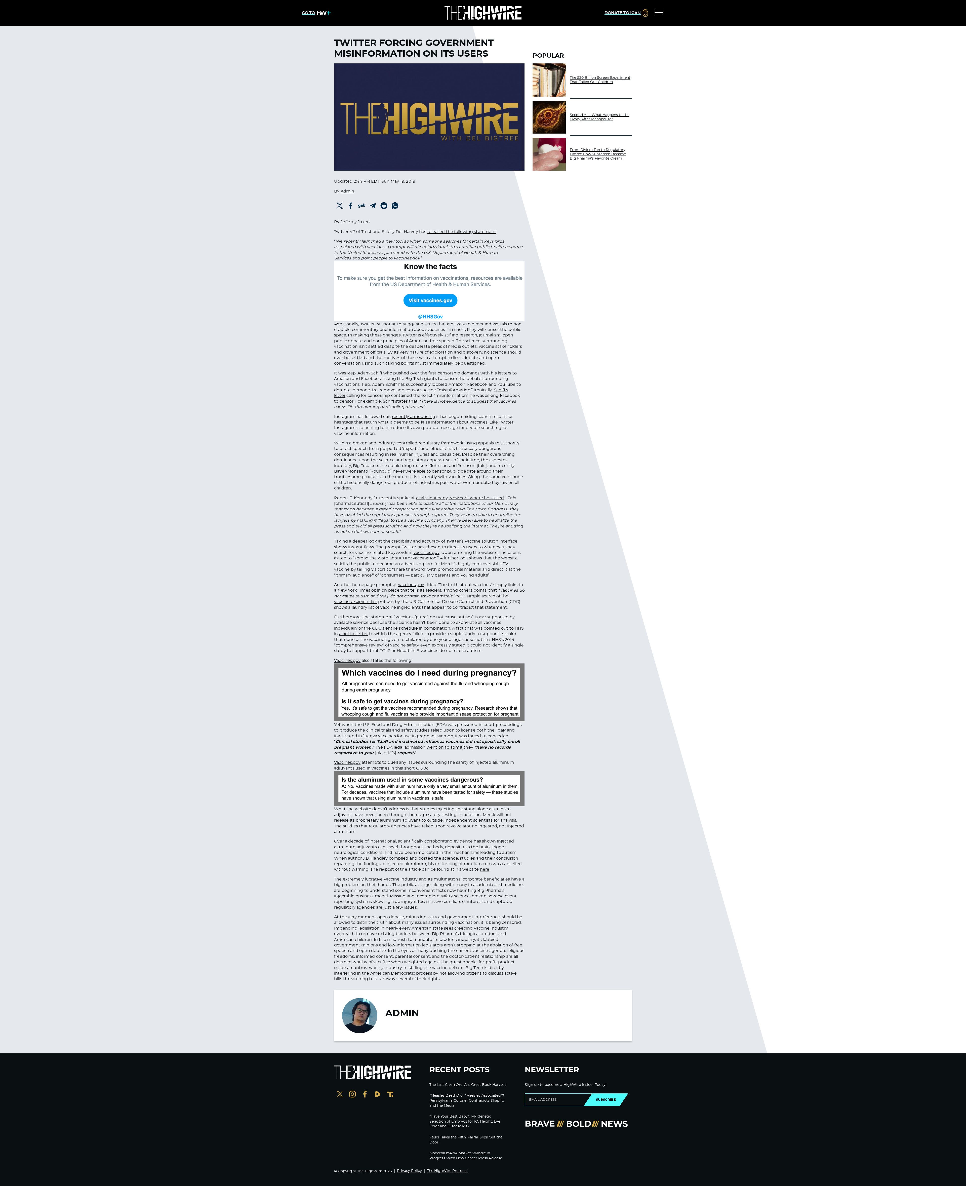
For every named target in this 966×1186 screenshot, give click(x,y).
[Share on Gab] (361, 205)
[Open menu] (658, 12)
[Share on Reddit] (383, 205)
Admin (347, 191)
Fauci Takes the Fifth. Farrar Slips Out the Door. (465, 1140)
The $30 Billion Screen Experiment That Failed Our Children (600, 80)
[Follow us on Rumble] (377, 1094)
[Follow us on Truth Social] (390, 1094)
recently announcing (413, 417)
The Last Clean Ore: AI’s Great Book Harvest (467, 1085)
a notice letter (353, 634)
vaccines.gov (426, 553)
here (485, 869)
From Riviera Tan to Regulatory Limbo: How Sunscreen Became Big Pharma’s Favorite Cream (598, 154)
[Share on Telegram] (372, 205)
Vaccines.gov (347, 661)
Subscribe (606, 1099)
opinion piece (385, 590)
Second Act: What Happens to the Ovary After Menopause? (599, 117)
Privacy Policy (409, 1171)
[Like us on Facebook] (365, 1094)
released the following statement (461, 232)
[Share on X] (339, 205)
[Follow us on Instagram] (352, 1094)
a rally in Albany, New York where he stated (460, 498)
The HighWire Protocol (447, 1171)
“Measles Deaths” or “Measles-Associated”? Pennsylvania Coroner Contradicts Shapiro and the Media (466, 1100)
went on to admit (445, 747)
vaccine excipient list (355, 602)
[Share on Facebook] (350, 205)
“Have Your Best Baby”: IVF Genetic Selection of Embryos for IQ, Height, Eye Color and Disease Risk (464, 1121)
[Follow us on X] (340, 1094)
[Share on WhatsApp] (394, 205)
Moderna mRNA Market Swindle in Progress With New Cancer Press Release (465, 1156)
